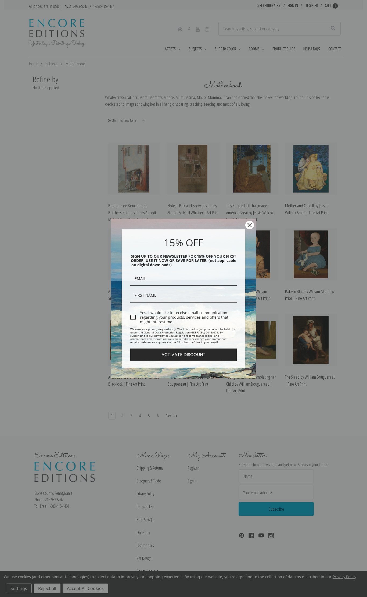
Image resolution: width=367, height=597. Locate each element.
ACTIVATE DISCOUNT (183, 354)
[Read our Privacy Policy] (233, 330)
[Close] (249, 225)
